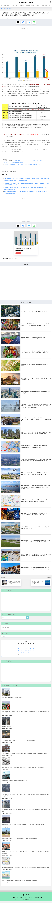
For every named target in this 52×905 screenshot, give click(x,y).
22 (30, 650)
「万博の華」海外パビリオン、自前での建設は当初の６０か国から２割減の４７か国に (22, 164)
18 (21, 650)
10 (18, 648)
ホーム (41, 897)
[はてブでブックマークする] (29, 22)
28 (28, 652)
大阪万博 (28, 5)
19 (23, 650)
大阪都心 (33, 5)
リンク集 (30, 897)
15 (30, 648)
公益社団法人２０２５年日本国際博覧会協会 (13, 162)
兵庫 (46, 5)
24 (18, 652)
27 (26, 652)
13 (26, 648)
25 (21, 652)
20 (26, 650)
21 (28, 650)
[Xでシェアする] (18, 22)
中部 (49, 5)
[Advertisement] (26, 39)
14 (28, 648)
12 (23, 648)
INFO (2, 5)
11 (21, 648)
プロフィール (12, 897)
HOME (27, 895)
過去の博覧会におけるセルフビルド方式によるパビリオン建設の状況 (29, 160)
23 (33, 650)
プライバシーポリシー (21, 897)
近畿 (43, 5)
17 (18, 650)
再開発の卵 (22, 5)
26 (23, 652)
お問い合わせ (36, 897)
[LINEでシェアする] (34, 22)
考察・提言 (6, 5)
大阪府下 (38, 5)
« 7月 (2, 656)
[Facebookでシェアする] (23, 22)
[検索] (27, 617)
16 (33, 648)
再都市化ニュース (14, 5)
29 (30, 652)
